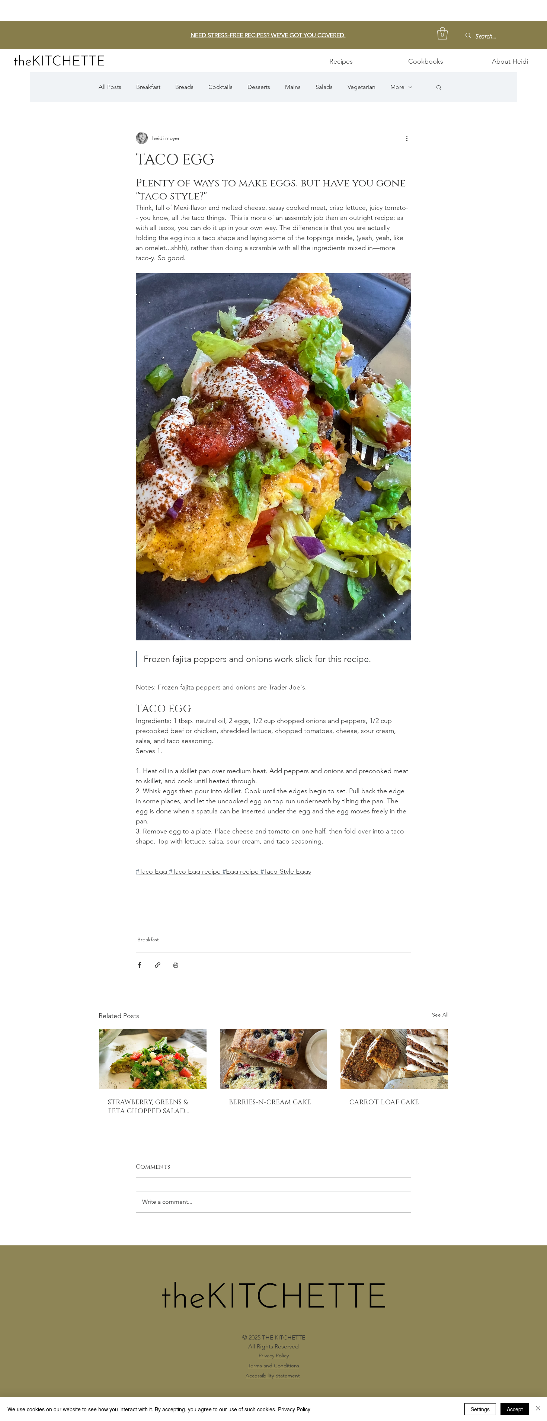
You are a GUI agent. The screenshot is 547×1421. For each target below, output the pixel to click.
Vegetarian (361, 86)
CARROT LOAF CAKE (384, 1102)
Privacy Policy (294, 1409)
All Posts (110, 86)
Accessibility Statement (273, 1375)
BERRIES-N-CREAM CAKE (270, 1102)
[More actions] (406, 138)
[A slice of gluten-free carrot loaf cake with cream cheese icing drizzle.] (394, 1059)
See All (440, 1014)
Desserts (258, 86)
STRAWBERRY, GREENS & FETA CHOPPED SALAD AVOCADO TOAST (148, 1107)
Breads (184, 86)
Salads (324, 86)
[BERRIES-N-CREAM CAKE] (273, 1059)
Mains (293, 86)
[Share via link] (157, 965)
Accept (515, 1409)
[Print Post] (175, 965)
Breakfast (148, 86)
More (397, 86)
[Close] (538, 1409)
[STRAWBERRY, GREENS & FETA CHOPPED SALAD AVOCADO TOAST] (153, 1059)
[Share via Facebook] (139, 965)
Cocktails (220, 86)
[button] (442, 33)
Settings (480, 1409)
